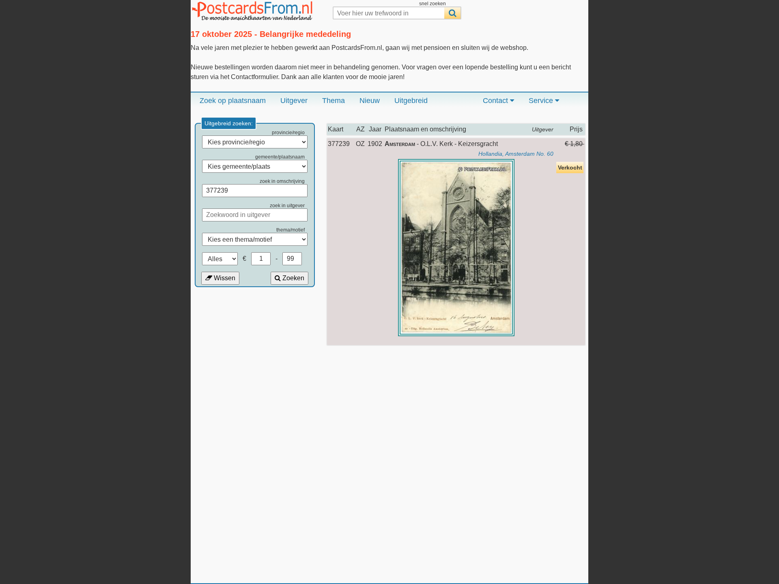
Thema (333, 101)
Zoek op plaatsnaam (233, 101)
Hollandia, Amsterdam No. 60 (515, 153)
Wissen (223, 278)
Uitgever (294, 101)
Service (542, 101)
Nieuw (369, 101)
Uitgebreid (411, 101)
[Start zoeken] (452, 13)
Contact (496, 101)
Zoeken (292, 278)
